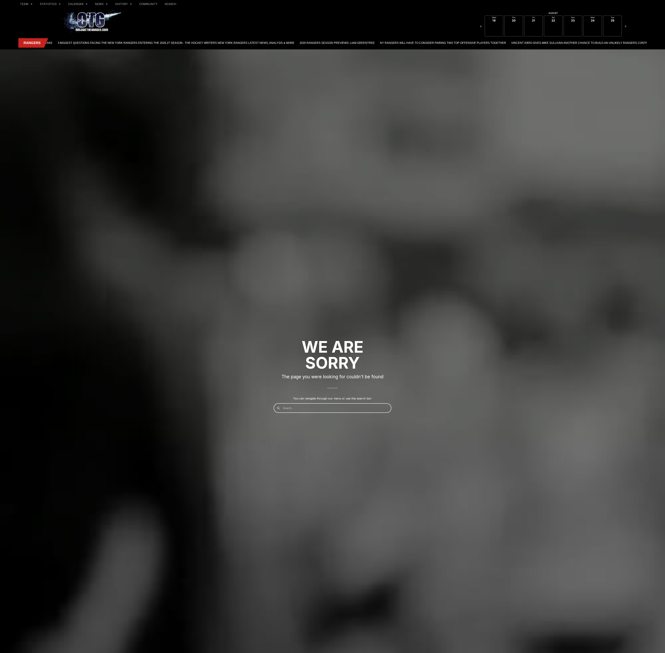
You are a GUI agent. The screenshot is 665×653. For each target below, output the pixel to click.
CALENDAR (75, 4)
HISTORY (121, 4)
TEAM (24, 4)
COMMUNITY (148, 4)
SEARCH (170, 4)
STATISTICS (48, 4)
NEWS (99, 4)
